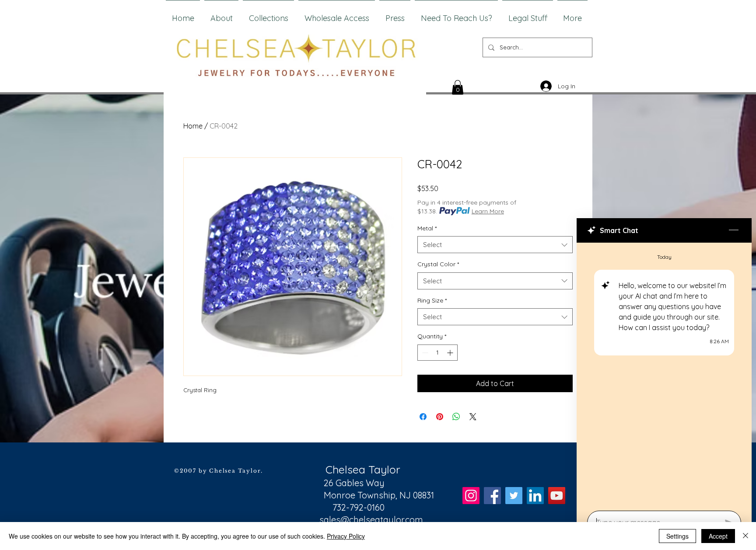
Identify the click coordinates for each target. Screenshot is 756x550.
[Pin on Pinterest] (439, 416)
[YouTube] (556, 495)
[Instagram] (471, 495)
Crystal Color (438, 264)
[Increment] (450, 352)
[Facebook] (492, 495)
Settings (677, 536)
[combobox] (495, 244)
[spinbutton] (437, 352)
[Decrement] (424, 352)
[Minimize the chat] (734, 230)
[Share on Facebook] (423, 416)
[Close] (745, 536)
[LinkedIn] (535, 495)
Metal (427, 228)
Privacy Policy (346, 536)
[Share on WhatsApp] (456, 416)
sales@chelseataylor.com (371, 519)
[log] (664, 374)
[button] (458, 87)
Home (193, 126)
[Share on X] (473, 416)
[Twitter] (513, 495)
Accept (718, 536)
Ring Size (432, 300)
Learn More (488, 211)
